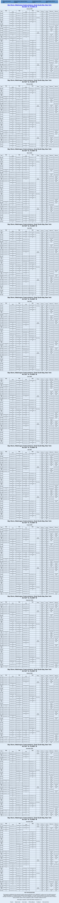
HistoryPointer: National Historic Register (20, 2)
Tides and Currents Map (7, 2)
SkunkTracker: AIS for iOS (50, 2)
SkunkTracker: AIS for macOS (36, 2)
